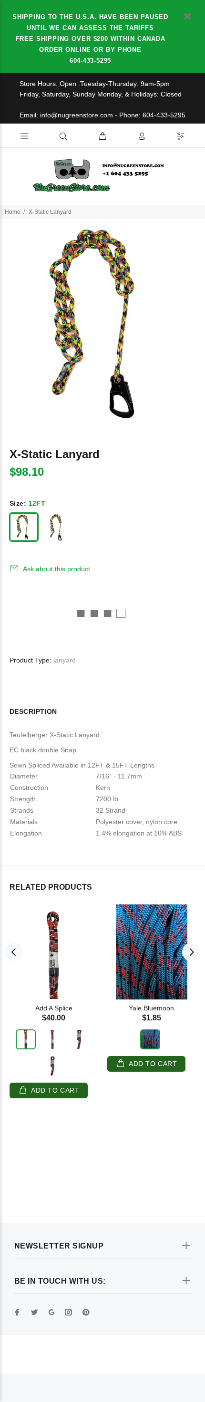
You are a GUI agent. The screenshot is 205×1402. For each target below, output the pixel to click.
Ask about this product (56, 569)
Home (12, 212)
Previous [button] (14, 952)
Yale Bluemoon (151, 1008)
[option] (102, 321)
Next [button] (191, 952)
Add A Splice (53, 1008)
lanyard (64, 660)
